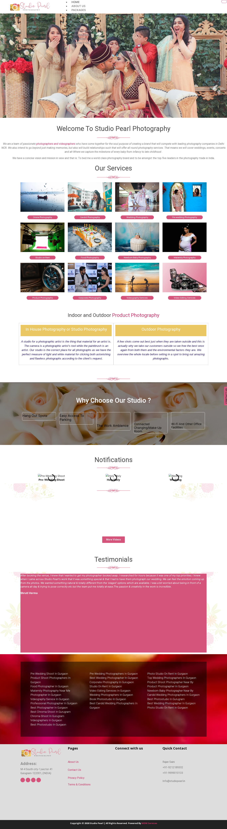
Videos (76, 24)
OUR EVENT (79, 14)
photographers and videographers (55, 143)
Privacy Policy (76, 777)
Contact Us (74, 769)
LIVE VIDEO (78, 39)
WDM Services (149, 823)
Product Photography (135, 315)
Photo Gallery (80, 20)
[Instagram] (38, 780)
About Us (73, 761)
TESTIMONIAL (80, 35)
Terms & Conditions (79, 784)
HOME (75, 2)
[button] (23, 478)
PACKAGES (78, 10)
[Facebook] (22, 780)
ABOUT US (78, 6)
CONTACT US (80, 43)
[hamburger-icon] (224, 1)
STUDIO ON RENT (82, 31)
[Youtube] (33, 780)
